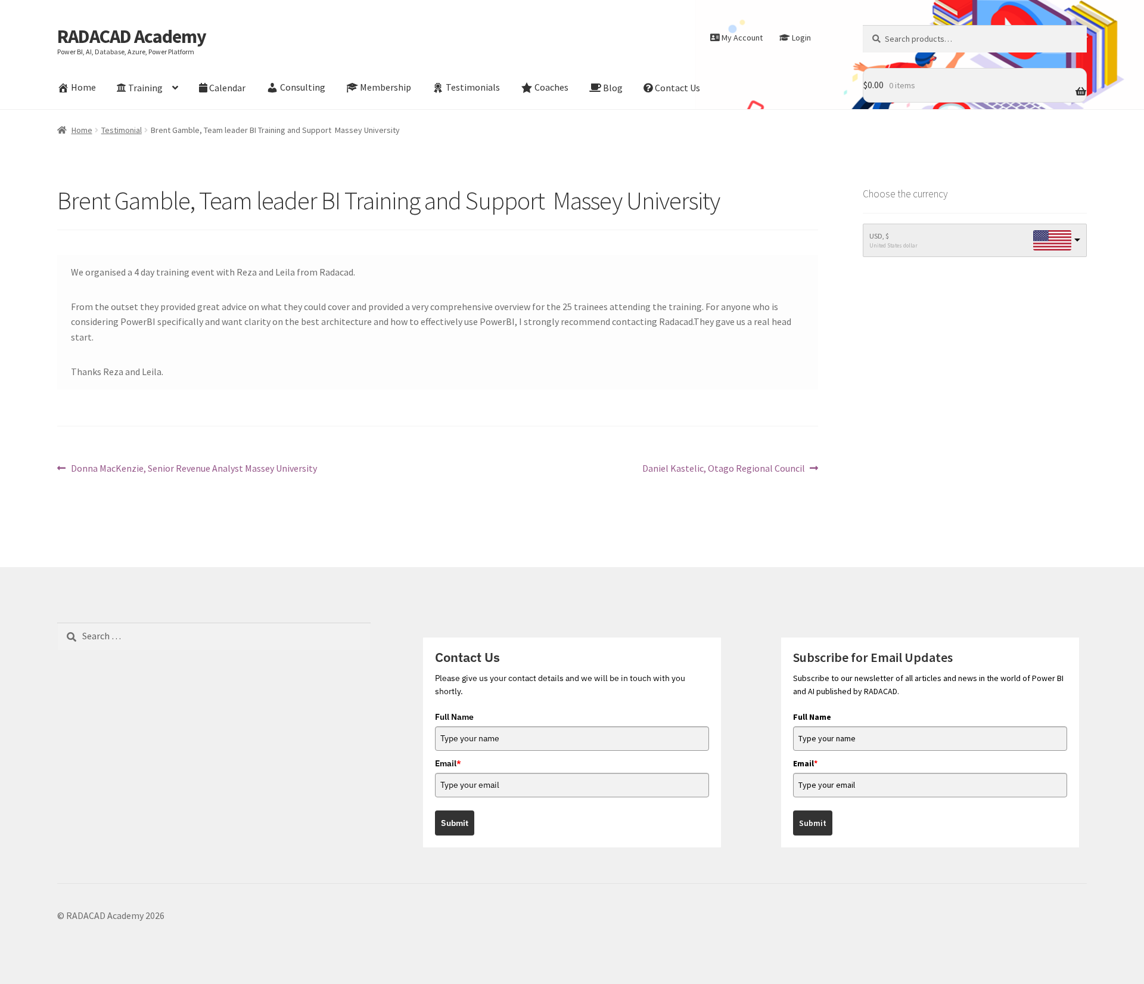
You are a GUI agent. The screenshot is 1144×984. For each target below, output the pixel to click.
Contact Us (677, 88)
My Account (742, 37)
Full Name (454, 716)
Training (145, 88)
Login (801, 37)
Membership (385, 88)
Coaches (551, 88)
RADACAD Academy (131, 36)
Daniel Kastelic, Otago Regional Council (723, 469)
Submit (454, 823)
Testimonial (121, 130)
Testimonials (473, 88)
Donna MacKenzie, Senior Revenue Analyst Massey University (193, 469)
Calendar (227, 88)
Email (448, 763)
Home (83, 88)
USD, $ (879, 235)
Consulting (302, 88)
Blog (613, 88)
